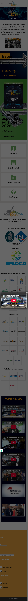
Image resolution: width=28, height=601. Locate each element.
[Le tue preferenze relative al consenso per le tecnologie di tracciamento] (1, 450)
